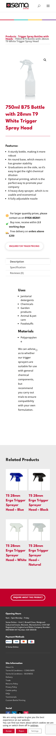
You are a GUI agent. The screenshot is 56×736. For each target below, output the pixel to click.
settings (34, 725)
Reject (21, 731)
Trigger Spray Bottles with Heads (27, 38)
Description (17, 261)
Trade (8, 680)
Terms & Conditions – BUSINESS (19, 674)
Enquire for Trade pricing (24, 246)
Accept (9, 731)
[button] (45, 60)
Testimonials (11, 697)
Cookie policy (11, 690)
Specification (18, 267)
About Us (10, 667)
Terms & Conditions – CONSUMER (20, 670)
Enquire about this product (28, 597)
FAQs (8, 694)
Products (11, 36)
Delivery (9, 677)
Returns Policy (12, 684)
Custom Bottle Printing (15, 700)
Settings (35, 731)
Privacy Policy (11, 687)
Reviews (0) (17, 273)
